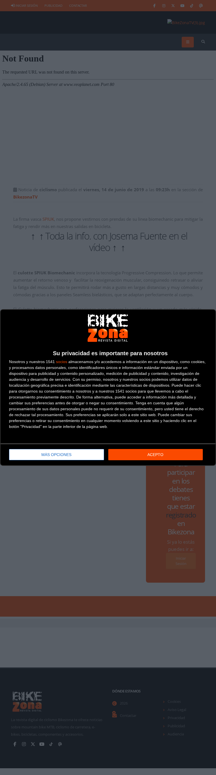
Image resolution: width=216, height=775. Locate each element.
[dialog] (108, 387)
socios (61, 362)
